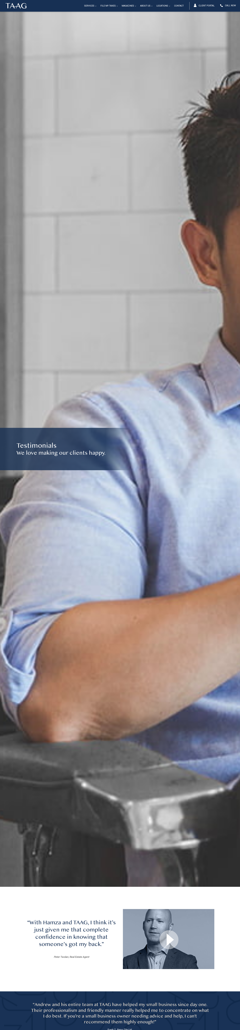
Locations (162, 5)
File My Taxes (108, 5)
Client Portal (207, 5)
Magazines (128, 5)
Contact (179, 5)
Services (89, 5)
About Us (145, 5)
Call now (230, 5)
